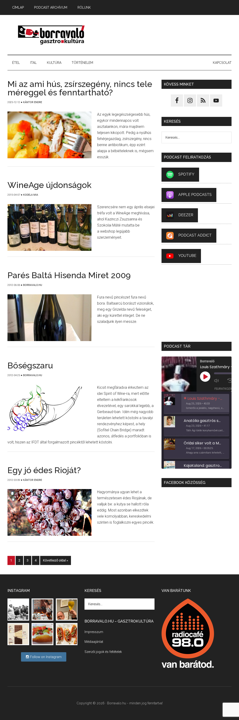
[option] (196, 404)
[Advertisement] (165, 34)
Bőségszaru (30, 365)
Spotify (186, 174)
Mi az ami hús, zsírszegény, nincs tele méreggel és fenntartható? (79, 88)
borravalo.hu (51, 34)
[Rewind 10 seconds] (230, 380)
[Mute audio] (219, 380)
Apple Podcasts (195, 194)
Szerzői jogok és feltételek (103, 652)
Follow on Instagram (45, 657)
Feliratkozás (224, 389)
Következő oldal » (55, 560)
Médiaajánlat (93, 642)
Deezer (185, 215)
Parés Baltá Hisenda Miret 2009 (69, 275)
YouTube (187, 255)
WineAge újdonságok (49, 185)
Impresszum (93, 632)
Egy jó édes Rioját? (44, 470)
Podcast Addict (195, 235)
